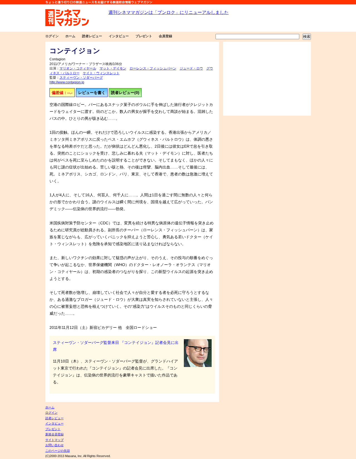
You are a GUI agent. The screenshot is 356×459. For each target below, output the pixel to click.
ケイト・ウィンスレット (101, 73)
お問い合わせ (54, 445)
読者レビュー (92, 36)
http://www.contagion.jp (67, 82)
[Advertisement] (267, 78)
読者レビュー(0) (125, 92)
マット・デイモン (113, 68)
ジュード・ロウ (191, 68)
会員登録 (165, 36)
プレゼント (143, 36)
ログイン (52, 36)
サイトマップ (54, 439)
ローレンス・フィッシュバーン (153, 68)
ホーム (70, 36)
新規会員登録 (54, 434)
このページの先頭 (57, 450)
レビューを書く (91, 92)
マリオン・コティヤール (78, 68)
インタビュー (119, 36)
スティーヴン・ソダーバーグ (81, 78)
